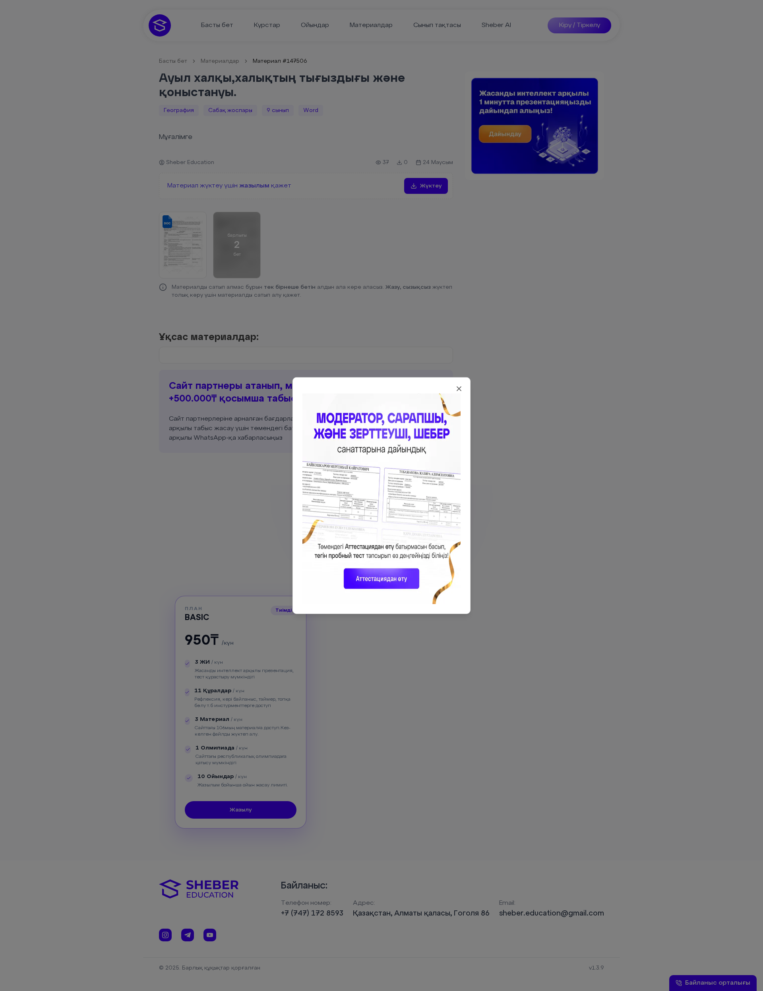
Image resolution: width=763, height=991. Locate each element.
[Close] (459, 388)
